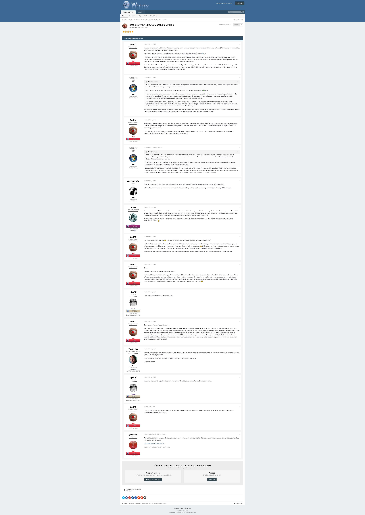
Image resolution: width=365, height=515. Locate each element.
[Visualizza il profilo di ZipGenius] (133, 359)
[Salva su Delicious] (135, 497)
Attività (140, 12)
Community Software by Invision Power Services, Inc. (182, 512)
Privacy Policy (178, 508)
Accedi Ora (212, 479)
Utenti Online (154, 16)
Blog (139, 16)
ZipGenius (133, 349)
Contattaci (187, 508)
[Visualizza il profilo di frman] (133, 217)
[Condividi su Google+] (129, 497)
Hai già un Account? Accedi (224, 3)
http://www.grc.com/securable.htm (154, 443)
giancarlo (133, 434)
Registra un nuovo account (153, 479)
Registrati (239, 3)
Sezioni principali (128, 12)
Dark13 (137, 27)
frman (133, 207)
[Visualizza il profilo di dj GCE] (133, 302)
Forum (124, 16)
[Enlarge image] (159, 221)
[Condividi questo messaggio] (239, 44)
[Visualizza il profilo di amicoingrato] (133, 191)
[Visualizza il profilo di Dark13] (124, 26)
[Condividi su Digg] (132, 497)
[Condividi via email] (144, 497)
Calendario (132, 16)
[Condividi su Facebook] (126, 497)
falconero (133, 77)
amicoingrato (133, 180)
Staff (145, 16)
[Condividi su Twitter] (123, 497)
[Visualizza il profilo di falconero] (133, 88)
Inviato (150, 44)
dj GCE (133, 292)
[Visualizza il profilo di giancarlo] (133, 445)
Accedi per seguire (226, 24)
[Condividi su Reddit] (138, 497)
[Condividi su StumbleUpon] (141, 497)
